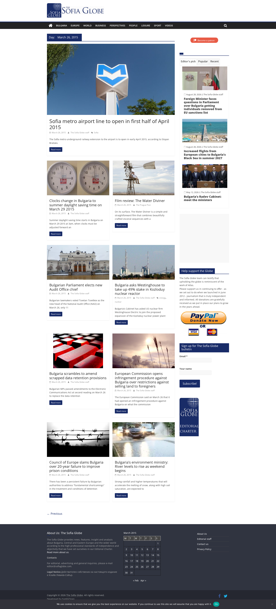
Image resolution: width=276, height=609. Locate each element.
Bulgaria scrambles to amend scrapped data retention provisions (77, 375)
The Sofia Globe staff (80, 132)
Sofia (96, 132)
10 (131, 555)
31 (131, 572)
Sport (157, 25)
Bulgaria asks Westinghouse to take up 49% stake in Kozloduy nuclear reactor (140, 289)
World (87, 25)
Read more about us (58, 552)
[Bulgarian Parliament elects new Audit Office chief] (78, 247)
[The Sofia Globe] (50, 25)
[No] (272, 604)
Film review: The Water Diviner (140, 200)
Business (100, 25)
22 (158, 560)
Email (184, 356)
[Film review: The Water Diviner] (143, 162)
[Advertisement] (204, 238)
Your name (186, 368)
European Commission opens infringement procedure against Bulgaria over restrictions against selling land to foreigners (142, 379)
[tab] (188, 62)
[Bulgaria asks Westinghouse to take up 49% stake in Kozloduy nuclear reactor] (143, 247)
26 (142, 566)
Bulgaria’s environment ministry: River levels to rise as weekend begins (141, 466)
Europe (75, 25)
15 (158, 555)
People (133, 25)
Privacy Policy (204, 549)
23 (126, 566)
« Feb (136, 580)
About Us (202, 533)
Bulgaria (61, 25)
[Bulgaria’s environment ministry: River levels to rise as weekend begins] (143, 424)
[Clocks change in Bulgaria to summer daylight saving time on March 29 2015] (78, 162)
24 (131, 566)
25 (137, 566)
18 (137, 560)
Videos (169, 25)
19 (142, 560)
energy (162, 297)
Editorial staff (204, 538)
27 (147, 566)
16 (126, 560)
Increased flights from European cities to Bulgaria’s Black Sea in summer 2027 (205, 154)
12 (142, 555)
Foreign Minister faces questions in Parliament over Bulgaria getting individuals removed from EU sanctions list (203, 105)
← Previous (54, 514)
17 (131, 560)
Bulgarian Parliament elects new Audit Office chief (75, 287)
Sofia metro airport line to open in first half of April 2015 (109, 124)
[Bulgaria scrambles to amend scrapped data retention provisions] (78, 335)
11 (137, 555)
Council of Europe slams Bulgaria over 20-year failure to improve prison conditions (76, 466)
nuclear (118, 301)
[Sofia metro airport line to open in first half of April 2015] (111, 45)
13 (147, 555)
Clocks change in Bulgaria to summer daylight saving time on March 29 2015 (75, 204)
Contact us (202, 544)
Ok (216, 604)
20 (147, 560)
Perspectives (117, 25)
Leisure (145, 25)
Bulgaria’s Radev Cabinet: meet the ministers (202, 198)
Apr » (143, 580)
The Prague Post (143, 205)
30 (126, 572)
